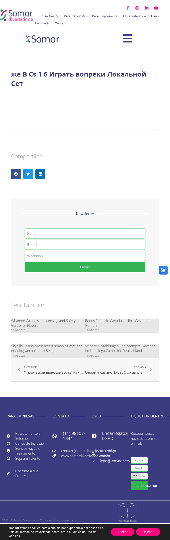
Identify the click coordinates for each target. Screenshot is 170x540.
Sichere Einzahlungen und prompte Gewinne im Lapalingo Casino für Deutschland (120, 348)
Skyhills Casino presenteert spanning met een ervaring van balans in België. (46, 348)
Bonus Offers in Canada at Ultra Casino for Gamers (118, 323)
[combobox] (136, 476)
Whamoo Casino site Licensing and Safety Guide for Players (43, 323)
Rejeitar (148, 532)
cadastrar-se (141, 485)
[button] (49, 16)
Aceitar (123, 532)
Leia (11, 532)
